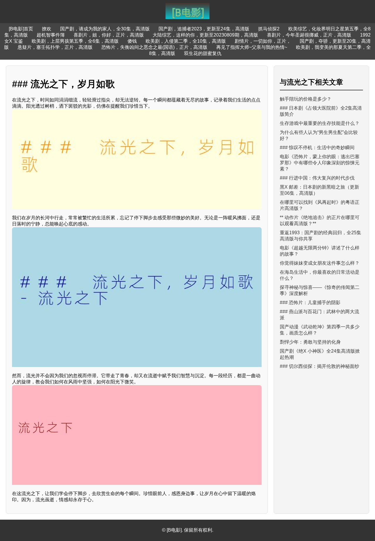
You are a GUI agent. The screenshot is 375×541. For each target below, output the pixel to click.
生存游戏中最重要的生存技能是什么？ (319, 123)
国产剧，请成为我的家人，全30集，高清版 (105, 28)
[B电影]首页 (21, 28)
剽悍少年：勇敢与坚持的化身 (310, 342)
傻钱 (132, 41)
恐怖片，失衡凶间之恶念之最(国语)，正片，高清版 (154, 47)
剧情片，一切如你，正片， (263, 41)
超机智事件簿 (51, 34)
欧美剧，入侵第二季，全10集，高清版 (186, 41)
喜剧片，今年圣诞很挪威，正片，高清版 (309, 34)
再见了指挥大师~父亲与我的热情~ (251, 47)
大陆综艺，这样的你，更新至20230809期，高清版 (205, 34)
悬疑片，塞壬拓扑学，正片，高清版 (55, 47)
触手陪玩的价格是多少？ (305, 99)
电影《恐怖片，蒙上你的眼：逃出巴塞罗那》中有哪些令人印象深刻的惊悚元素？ (319, 162)
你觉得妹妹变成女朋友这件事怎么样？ (319, 263)
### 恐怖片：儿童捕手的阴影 (310, 302)
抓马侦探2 (268, 28)
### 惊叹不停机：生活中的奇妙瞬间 (317, 147)
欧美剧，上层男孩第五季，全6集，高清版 (75, 41)
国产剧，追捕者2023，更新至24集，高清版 (203, 28)
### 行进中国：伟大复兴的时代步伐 (317, 177)
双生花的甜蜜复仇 (202, 53)
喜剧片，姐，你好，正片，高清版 (109, 34)
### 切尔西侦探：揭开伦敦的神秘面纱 (319, 366)
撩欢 (46, 28)
